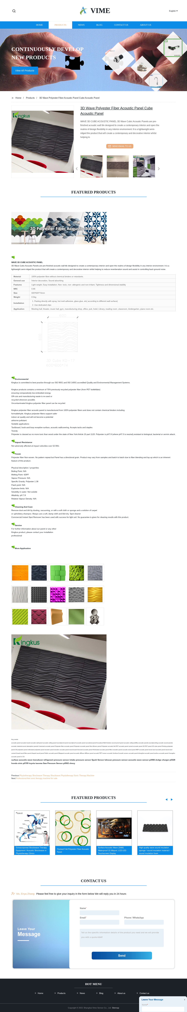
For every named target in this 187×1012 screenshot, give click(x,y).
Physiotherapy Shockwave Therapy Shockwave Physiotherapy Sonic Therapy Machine (56, 775)
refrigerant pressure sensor (56, 760)
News (81, 25)
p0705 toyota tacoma (32, 763)
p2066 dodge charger (159, 760)
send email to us (121, 146)
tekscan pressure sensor (116, 760)
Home (39, 25)
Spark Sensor (98, 760)
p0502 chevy (69, 763)
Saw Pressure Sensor (53, 763)
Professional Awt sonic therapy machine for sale (36, 778)
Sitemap (115, 1008)
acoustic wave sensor (138, 760)
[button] (14, 11)
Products (60, 25)
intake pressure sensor (80, 760)
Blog (99, 25)
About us (145, 25)
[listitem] (93, 167)
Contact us (121, 25)
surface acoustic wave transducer (27, 760)
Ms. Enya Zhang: (25, 893)
